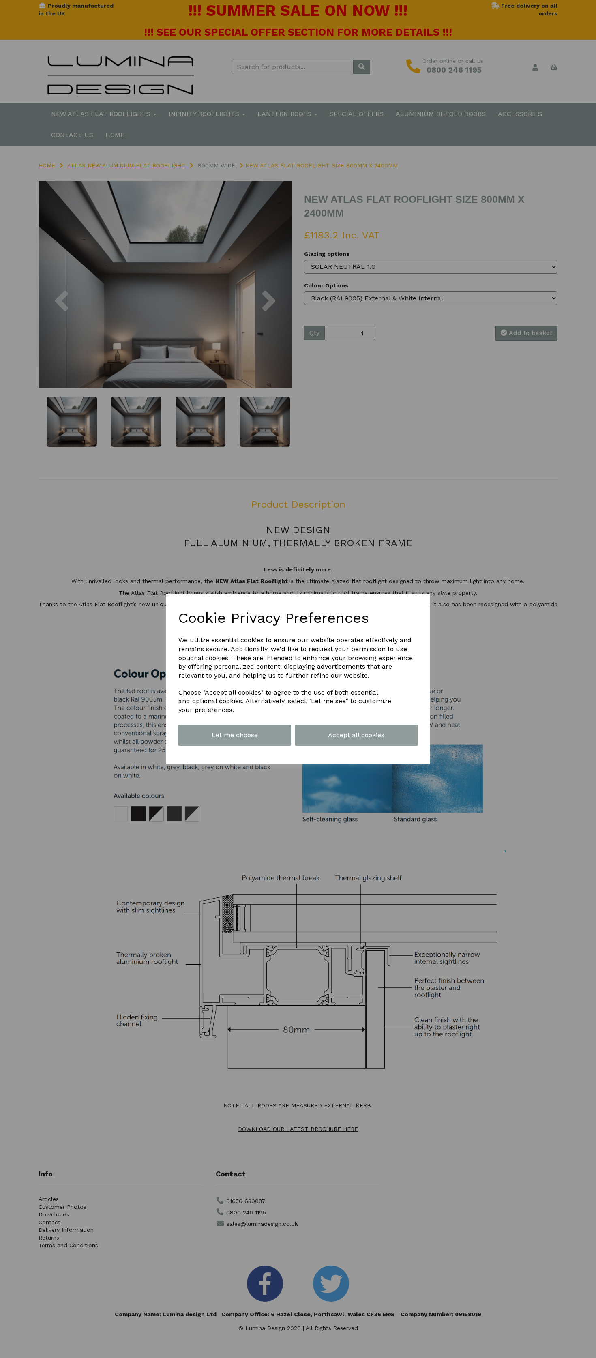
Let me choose (235, 735)
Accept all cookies (356, 735)
